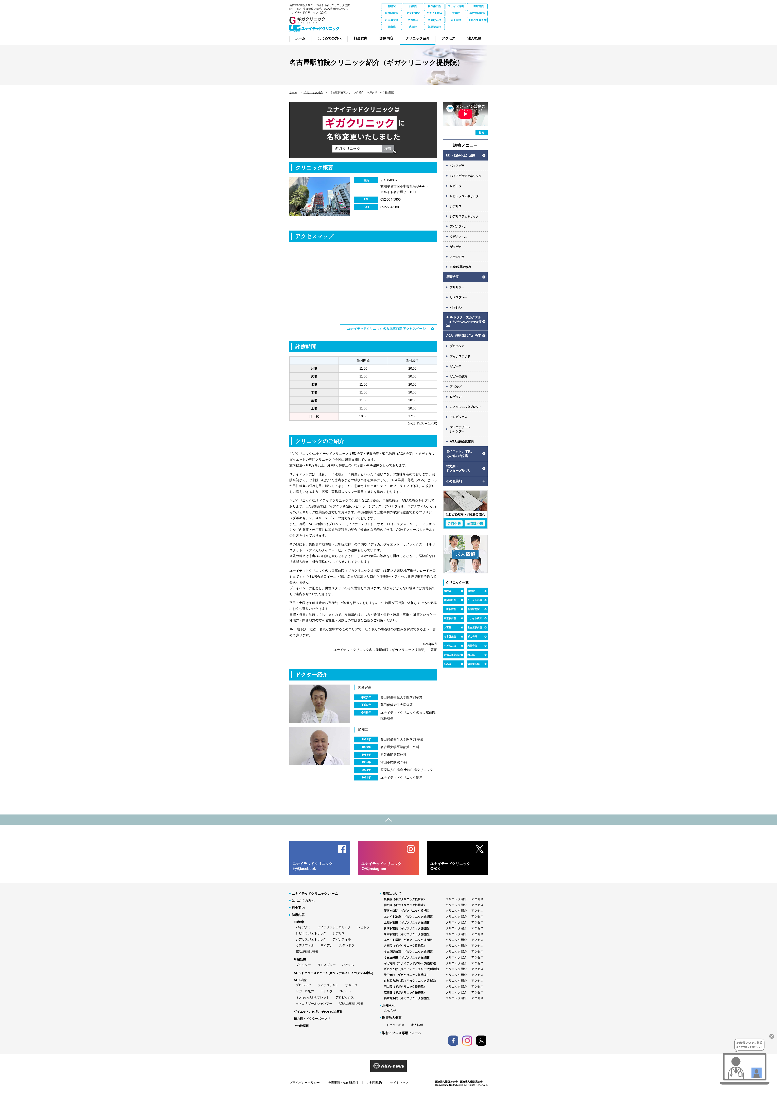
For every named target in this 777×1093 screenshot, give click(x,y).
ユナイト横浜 (434, 13)
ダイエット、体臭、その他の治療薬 (318, 1011)
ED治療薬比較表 (460, 267)
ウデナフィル (458, 236)
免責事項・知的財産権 (343, 1082)
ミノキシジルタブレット (466, 406)
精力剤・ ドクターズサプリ (458, 468)
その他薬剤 (301, 1025)
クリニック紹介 (313, 92)
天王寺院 (456, 19)
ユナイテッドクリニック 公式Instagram (381, 866)
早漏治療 (452, 277)
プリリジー (457, 287)
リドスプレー (458, 297)
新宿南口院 (434, 6)
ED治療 (299, 922)
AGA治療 (300, 980)
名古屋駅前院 (477, 13)
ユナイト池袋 (456, 6)
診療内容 (298, 915)
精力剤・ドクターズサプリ (312, 1018)
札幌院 (392, 6)
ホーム (293, 92)
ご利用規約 (374, 1082)
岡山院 (392, 26)
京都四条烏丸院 (477, 19)
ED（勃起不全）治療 (460, 155)
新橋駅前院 (391, 13)
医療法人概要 (392, 1017)
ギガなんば (434, 19)
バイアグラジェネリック (466, 176)
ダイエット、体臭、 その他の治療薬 (460, 453)
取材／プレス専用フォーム (401, 1033)
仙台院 (413, 6)
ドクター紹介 (395, 1025)
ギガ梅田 (413, 19)
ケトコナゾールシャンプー (314, 1003)
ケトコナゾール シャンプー (460, 429)
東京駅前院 (413, 13)
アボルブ (455, 386)
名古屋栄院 (391, 19)
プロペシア (457, 346)
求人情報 (417, 1025)
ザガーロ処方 (458, 376)
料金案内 (298, 907)
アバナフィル (458, 226)
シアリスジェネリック (464, 216)
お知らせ (390, 1010)
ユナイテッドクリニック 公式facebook (313, 866)
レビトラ (455, 186)
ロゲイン (455, 396)
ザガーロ (455, 366)
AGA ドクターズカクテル (463, 321)
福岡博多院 (434, 26)
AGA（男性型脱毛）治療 (463, 335)
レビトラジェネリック (464, 196)
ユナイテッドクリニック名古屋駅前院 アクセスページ (386, 328)
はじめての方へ (303, 900)
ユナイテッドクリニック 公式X (450, 866)
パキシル (455, 307)
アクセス (477, 899)
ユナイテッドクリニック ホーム (315, 893)
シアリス (455, 206)
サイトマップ (399, 1082)
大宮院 (456, 13)
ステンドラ (457, 256)
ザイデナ (455, 246)
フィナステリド (460, 356)
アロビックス (458, 417)
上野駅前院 (477, 6)
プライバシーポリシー (304, 1082)
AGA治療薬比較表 (461, 441)
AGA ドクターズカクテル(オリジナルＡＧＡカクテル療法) (333, 973)
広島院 (413, 26)
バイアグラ (457, 165)
